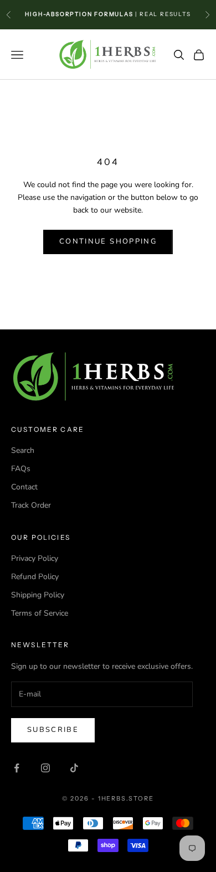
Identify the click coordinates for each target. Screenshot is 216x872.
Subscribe (53, 730)
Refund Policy (35, 576)
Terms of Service (39, 613)
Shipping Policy (37, 595)
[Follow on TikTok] (74, 767)
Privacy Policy (34, 558)
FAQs (20, 468)
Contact (24, 487)
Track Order (31, 505)
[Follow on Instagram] (45, 767)
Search (22, 450)
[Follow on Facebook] (16, 767)
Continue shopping (108, 241)
